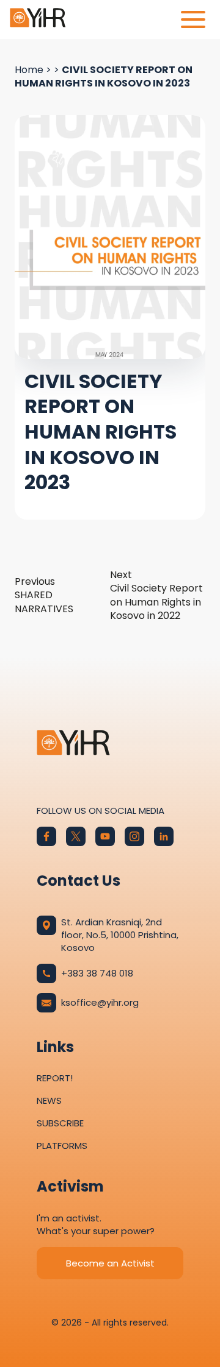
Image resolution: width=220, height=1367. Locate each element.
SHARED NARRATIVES (44, 595)
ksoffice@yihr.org (100, 1002)
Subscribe (60, 1123)
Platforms (62, 1145)
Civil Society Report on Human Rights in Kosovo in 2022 (156, 595)
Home (29, 70)
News (49, 1100)
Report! (55, 1078)
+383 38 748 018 (97, 973)
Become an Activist (110, 1263)
